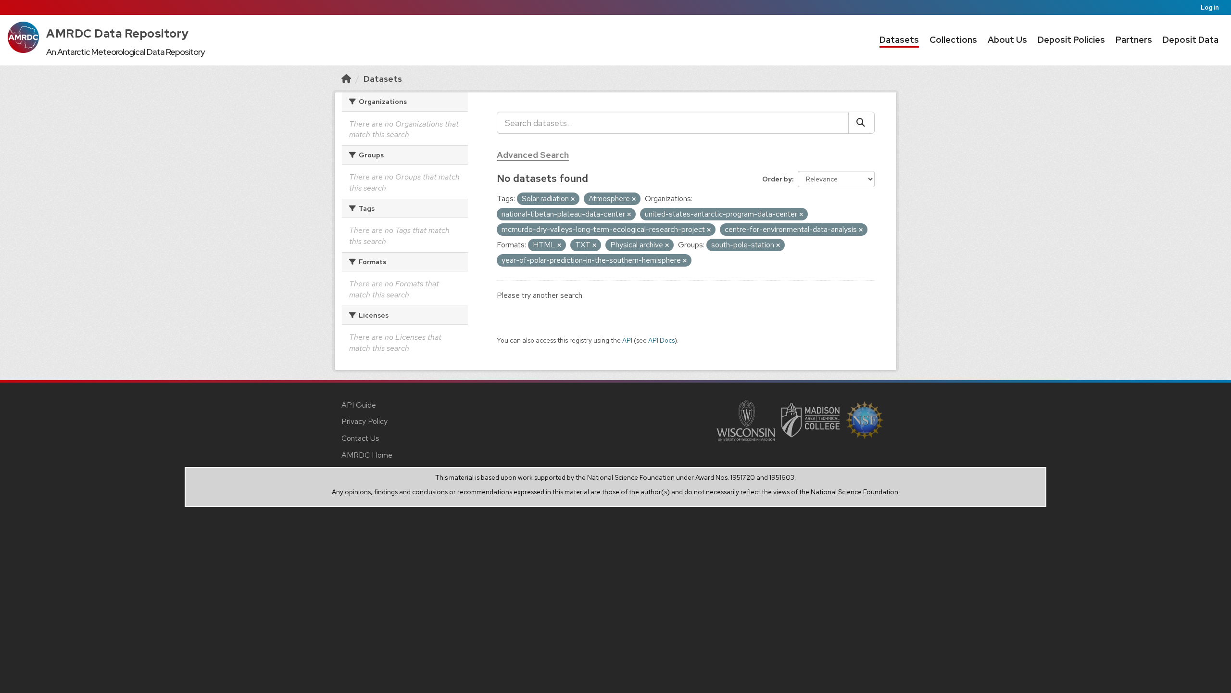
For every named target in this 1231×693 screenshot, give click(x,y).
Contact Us (360, 438)
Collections (953, 39)
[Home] (346, 78)
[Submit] (861, 123)
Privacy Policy (364, 421)
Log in (1210, 7)
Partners (1134, 39)
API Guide (358, 405)
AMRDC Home (366, 455)
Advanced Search (533, 154)
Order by (777, 179)
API (627, 340)
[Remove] (573, 199)
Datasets (899, 39)
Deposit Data (1190, 39)
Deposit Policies (1071, 39)
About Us (1007, 39)
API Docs (661, 340)
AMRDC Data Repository (117, 33)
